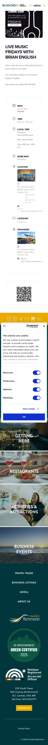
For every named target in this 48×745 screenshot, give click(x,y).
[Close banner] (44, 326)
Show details (29, 409)
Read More (21, 159)
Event (21, 222)
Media (24, 592)
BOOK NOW (10, 9)
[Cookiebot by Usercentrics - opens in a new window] (28, 326)
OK (24, 417)
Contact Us (24, 708)
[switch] (36, 381)
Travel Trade (24, 573)
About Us (24, 601)
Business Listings (24, 582)
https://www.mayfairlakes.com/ (31, 211)
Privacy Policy (24, 728)
